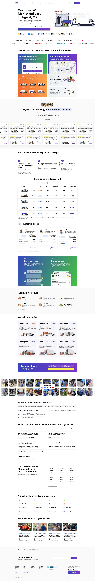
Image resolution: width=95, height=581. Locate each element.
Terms (22, 577)
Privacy (19, 577)
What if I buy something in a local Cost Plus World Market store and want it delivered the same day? (28, 434)
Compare (16, 569)
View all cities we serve (52, 486)
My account (33, 568)
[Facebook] (45, 387)
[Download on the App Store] (70, 569)
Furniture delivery (25, 568)
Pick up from (22, 25)
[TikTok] (47, 387)
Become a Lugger (17, 573)
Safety (32, 571)
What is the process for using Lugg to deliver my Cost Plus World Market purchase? (27, 429)
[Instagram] (42, 387)
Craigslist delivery (26, 569)
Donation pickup (25, 572)
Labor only (24, 574)
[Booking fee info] (24, 243)
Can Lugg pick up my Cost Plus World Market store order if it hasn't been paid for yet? (27, 438)
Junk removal (25, 573)
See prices (34, 29)
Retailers (45, 3)
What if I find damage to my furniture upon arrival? (58, 442)
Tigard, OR (23, 549)
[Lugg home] (16, 3)
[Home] (18, 549)
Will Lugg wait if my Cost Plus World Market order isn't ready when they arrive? (57, 438)
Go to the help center (30, 458)
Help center (33, 567)
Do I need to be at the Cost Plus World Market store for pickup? (61, 428)
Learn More (26, 267)
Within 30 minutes (33, 70)
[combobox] (26, 26)
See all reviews (47, 119)
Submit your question (21, 458)
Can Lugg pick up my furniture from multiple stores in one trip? (30, 451)
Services (33, 3)
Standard (44, 183)
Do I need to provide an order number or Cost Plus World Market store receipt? (56, 434)
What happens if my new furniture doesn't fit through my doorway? (62, 446)
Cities (40, 3)
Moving (24, 567)
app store (19, 414)
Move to (38, 25)
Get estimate (60, 3)
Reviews (40, 567)
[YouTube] (53, 387)
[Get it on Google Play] (75, 569)
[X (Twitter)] (50, 387)
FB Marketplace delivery (26, 571)
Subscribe (74, 557)
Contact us (32, 569)
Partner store (50, 183)
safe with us (55, 83)
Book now (77, 2)
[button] (12, 128)
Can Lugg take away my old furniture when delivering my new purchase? (25, 443)
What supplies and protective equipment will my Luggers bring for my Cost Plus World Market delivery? (29, 447)
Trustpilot (28, 413)
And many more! (21, 309)
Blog (15, 571)
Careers (40, 568)
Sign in (71, 2)
